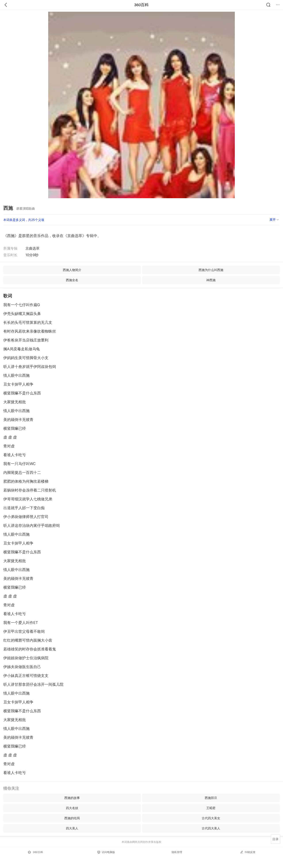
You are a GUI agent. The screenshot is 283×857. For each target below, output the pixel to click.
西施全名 (72, 280)
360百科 (141, 5)
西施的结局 (72, 818)
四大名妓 (72, 808)
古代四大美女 (211, 818)
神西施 (211, 280)
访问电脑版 (108, 852)
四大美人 (72, 828)
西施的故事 (72, 798)
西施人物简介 (72, 270)
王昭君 (211, 808)
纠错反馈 (250, 852)
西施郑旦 (211, 798)
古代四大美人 (211, 828)
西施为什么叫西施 (211, 270)
